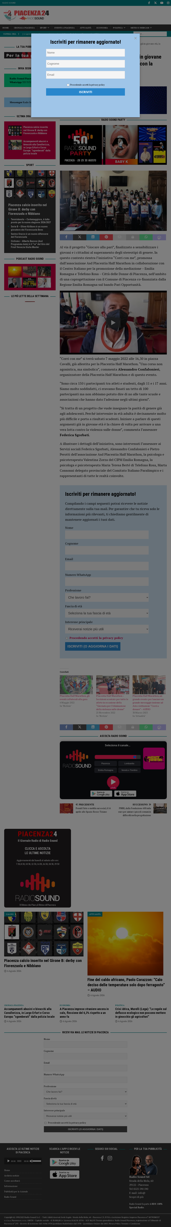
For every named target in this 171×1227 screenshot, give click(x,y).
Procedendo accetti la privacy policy (87, 84)
